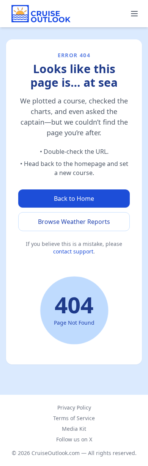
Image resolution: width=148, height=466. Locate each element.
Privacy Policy (74, 407)
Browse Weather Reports (74, 221)
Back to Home (74, 198)
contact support (73, 251)
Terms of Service (74, 418)
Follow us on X (74, 439)
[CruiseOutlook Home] (41, 13)
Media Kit (74, 428)
